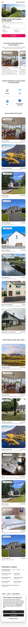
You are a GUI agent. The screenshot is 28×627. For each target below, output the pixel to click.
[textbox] (7, 31)
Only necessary (13, 615)
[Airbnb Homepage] (3, 2)
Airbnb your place (20, 2)
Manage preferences (13, 618)
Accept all (13, 611)
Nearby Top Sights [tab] (16, 569)
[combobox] (13, 27)
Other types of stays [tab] (6, 569)
